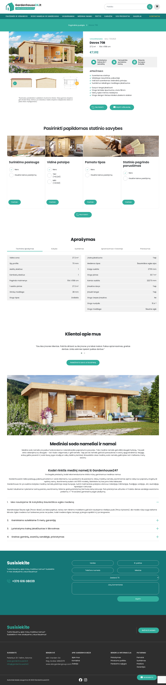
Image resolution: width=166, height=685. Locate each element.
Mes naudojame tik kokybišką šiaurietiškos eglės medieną (40, 502)
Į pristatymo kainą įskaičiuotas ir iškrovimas (33, 528)
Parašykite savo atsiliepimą (83, 362)
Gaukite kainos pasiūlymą (25, 175)
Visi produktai (123, 16)
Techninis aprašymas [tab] (25, 249)
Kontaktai (154, 16)
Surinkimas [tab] (79, 249)
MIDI (56, 181)
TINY (57, 175)
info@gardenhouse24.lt (18, 664)
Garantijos (141, 667)
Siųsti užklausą (123, 107)
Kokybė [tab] (54, 249)
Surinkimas (141, 660)
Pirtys (98, 16)
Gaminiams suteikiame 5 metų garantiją (31, 520)
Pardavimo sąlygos (119, 664)
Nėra (17, 169)
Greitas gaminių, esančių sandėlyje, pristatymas (35, 536)
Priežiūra (140, 664)
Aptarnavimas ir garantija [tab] (112, 249)
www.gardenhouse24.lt (17, 661)
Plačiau (14, 202)
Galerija (137, 16)
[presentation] (15, 83)
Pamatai (140, 657)
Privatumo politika (118, 660)
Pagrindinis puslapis (76, 25)
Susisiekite (148, 677)
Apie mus (76, 657)
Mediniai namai (85, 16)
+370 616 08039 (23, 581)
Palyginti (99, 107)
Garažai (108, 16)
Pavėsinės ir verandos (17, 16)
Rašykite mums (148, 630)
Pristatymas (116, 657)
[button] (81, 353)
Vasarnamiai (68, 16)
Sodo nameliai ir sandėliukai (45, 16)
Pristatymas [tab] (145, 249)
